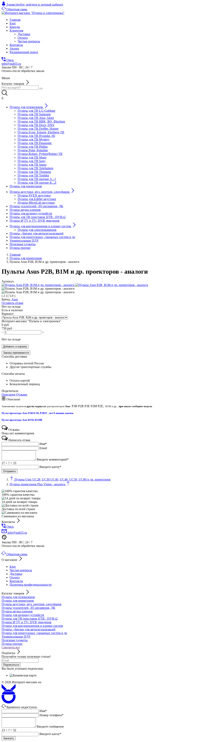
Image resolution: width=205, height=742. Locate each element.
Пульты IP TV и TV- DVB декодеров (26, 622)
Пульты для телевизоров (18, 597)
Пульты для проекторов (18, 600)
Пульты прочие (12, 643)
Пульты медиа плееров (17, 611)
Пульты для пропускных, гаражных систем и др (34, 633)
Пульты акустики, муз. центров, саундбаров (31, 604)
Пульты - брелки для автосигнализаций (28, 629)
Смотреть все (11, 647)
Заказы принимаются (16, 352)
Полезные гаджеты (15, 640)
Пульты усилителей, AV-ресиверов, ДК (28, 607)
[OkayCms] (9, 702)
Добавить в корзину (15, 346)
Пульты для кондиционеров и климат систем (32, 625)
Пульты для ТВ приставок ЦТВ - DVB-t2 (30, 618)
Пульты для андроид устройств (23, 615)
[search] (41, 88)
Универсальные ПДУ (16, 636)
